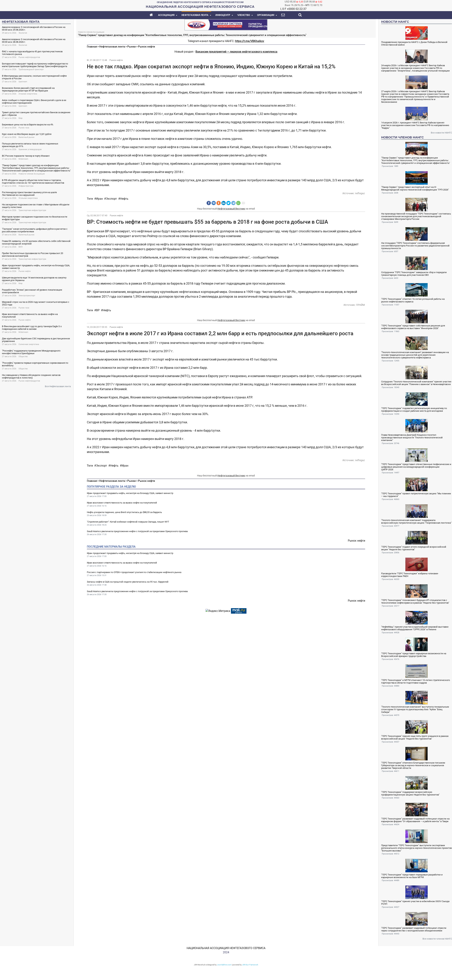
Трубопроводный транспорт (31, 69)
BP (98, 310)
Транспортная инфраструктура (32, 210)
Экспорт (111, 198)
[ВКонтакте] (214, 203)
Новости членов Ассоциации (32, 174)
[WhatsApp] (238, 203)
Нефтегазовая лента (112, 46)
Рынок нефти (25, 271)
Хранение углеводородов (30, 149)
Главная (92, 46)
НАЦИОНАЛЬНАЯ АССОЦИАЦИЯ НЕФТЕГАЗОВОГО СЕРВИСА (226, 948)
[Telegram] (233, 203)
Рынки (131, 46)
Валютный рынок (26, 137)
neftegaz (360, 193)
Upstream (23, 81)
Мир (20, 118)
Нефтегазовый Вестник (231, 208)
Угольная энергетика (28, 198)
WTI (307, 5)
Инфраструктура (26, 186)
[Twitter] (228, 203)
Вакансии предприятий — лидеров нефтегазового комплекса (236, 51)
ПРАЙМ (360, 304)
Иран (99, 198)
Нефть (124, 198)
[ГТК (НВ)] (226, 24)
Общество (23, 356)
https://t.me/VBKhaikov (249, 41)
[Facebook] (209, 203)
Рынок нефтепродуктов (29, 57)
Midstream (23, 159)
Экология (23, 33)
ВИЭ (20, 247)
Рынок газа (24, 128)
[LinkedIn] (223, 203)
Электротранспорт (27, 295)
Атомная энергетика (28, 94)
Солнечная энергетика (29, 344)
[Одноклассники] (218, 203)
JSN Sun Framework (250, 965)
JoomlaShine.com (224, 965)
